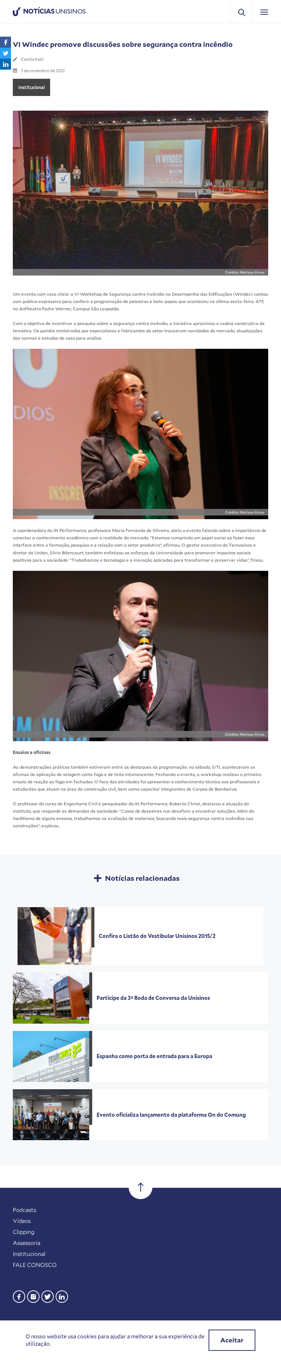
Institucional (31, 87)
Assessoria (26, 1242)
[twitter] (47, 1296)
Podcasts (24, 1209)
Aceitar (232, 1340)
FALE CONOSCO (35, 1264)
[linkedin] (62, 1296)
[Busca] (241, 12)
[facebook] (19, 1296)
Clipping (23, 1231)
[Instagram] (33, 1296)
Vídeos (22, 1220)
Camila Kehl (32, 59)
